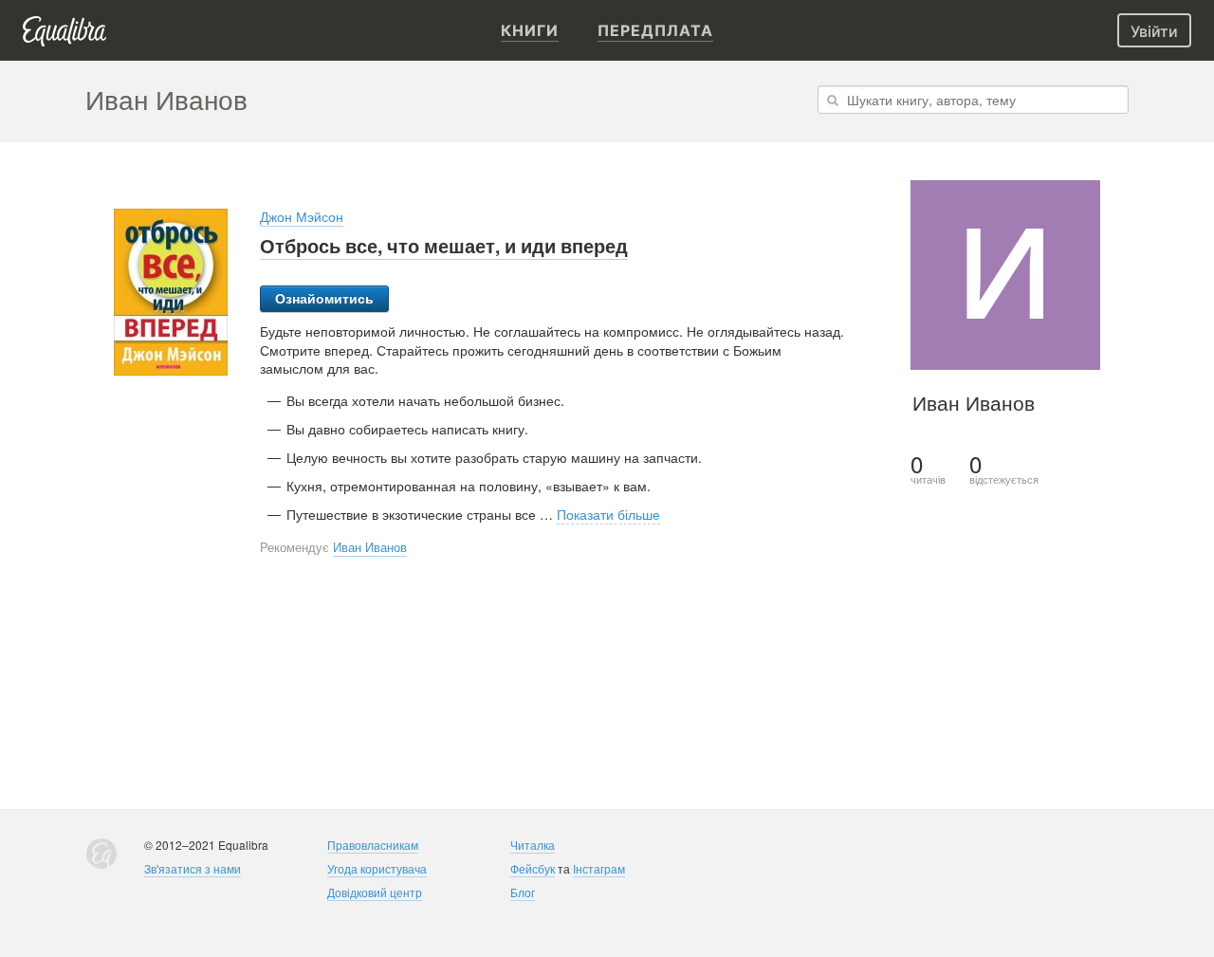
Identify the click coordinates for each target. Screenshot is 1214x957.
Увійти (1154, 31)
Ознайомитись (324, 298)
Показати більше (608, 514)
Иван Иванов (370, 547)
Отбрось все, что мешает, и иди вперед (444, 245)
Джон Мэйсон (301, 216)
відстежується (1004, 469)
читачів (928, 469)
